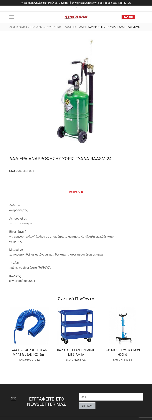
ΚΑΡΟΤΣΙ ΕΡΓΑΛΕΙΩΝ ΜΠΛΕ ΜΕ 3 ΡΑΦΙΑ (76, 352)
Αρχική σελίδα (18, 26)
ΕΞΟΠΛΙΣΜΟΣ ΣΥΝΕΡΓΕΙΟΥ (46, 26)
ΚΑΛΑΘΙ (128, 17)
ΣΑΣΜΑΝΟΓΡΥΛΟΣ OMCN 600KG (122, 352)
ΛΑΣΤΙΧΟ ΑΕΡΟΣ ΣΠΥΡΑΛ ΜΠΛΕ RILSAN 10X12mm (29, 352)
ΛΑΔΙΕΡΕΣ (71, 26)
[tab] (76, 192)
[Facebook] (76, 8)
